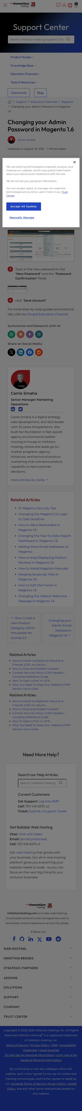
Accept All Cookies (23, 206)
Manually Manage (22, 217)
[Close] (74, 162)
